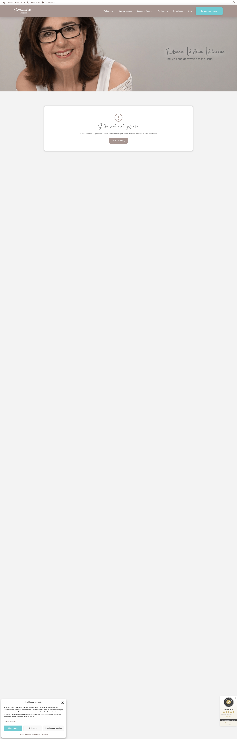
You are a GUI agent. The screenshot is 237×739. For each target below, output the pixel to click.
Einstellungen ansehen (53, 728)
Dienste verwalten (10, 721)
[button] (62, 702)
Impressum (44, 734)
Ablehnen (33, 728)
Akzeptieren (13, 728)
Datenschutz (36, 734)
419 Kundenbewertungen (228, 720)
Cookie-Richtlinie (25, 734)
